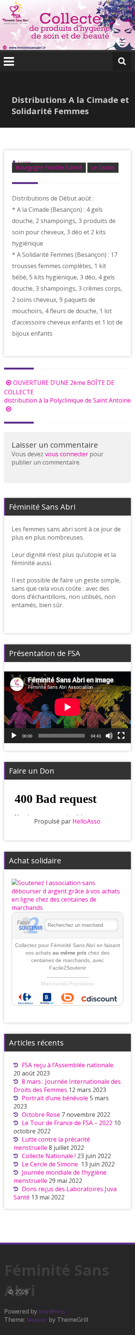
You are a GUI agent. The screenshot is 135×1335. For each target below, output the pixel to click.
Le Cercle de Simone (51, 1164)
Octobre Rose (41, 1114)
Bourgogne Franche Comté (49, 167)
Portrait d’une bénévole (55, 1098)
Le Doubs (103, 167)
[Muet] (109, 735)
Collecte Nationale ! (49, 1156)
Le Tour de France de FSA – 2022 (67, 1123)
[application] (67, 707)
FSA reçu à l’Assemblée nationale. (68, 1065)
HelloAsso (86, 821)
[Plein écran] (121, 735)
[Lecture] (14, 735)
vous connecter (66, 454)
